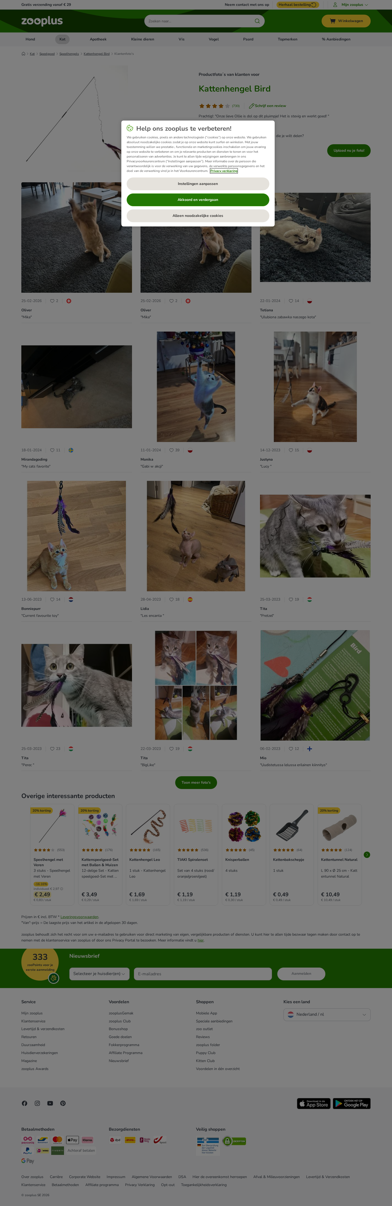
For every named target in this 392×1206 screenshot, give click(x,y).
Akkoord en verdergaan (198, 199)
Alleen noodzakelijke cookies (198, 215)
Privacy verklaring (223, 171)
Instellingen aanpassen (198, 183)
